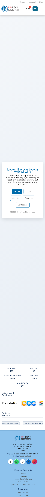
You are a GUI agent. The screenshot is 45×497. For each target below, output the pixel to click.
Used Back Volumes (23, 479)
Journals (23, 476)
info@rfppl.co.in (25, 456)
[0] (29, 9)
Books (23, 474)
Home (17, 191)
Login (28, 191)
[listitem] (10, 461)
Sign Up (15, 198)
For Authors (23, 493)
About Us (29, 198)
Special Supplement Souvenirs (23, 484)
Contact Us (22, 205)
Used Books (23, 482)
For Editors (23, 495)
